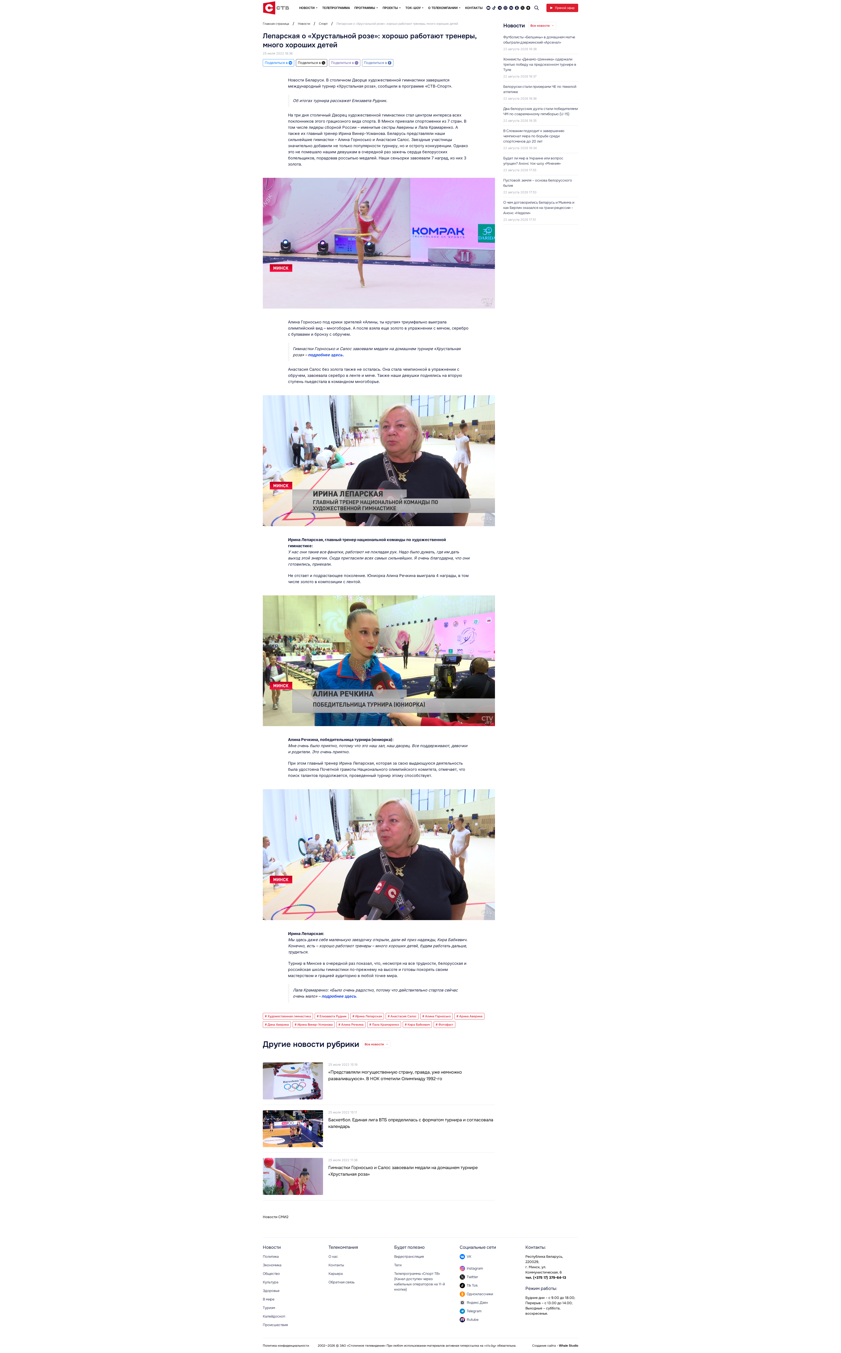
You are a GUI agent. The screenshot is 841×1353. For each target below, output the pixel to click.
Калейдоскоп (274, 1316)
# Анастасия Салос (402, 1016)
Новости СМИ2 (275, 1217)
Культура (270, 1282)
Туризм (269, 1307)
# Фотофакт (444, 1025)
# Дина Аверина (277, 1025)
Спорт (323, 24)
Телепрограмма (336, 8)
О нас (333, 1256)
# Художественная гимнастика (288, 1016)
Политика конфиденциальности (286, 1346)
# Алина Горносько (436, 1016)
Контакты (474, 8)
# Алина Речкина (351, 1025)
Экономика (272, 1265)
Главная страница (276, 24)
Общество (271, 1273)
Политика (271, 1256)
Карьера (336, 1273)
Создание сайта (544, 1346)
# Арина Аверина (469, 1016)
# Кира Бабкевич (417, 1025)
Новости (304, 24)
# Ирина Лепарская (367, 1016)
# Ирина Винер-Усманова (314, 1025)
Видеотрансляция (409, 1256)
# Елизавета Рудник (332, 1016)
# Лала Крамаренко (384, 1025)
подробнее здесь (325, 355)
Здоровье (271, 1290)
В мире (268, 1299)
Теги (397, 1265)
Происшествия (275, 1325)
